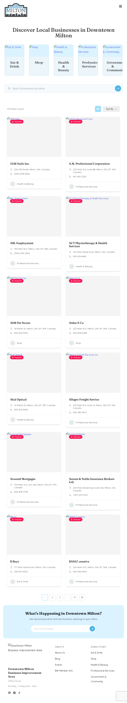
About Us (60, 652)
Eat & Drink (22, 581)
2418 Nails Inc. (20, 163)
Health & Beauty (25, 183)
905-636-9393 (80, 571)
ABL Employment (21, 243)
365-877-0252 (21, 571)
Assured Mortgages (22, 479)
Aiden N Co (76, 323)
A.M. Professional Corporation (89, 163)
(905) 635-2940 (22, 253)
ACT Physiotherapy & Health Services (88, 244)
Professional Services (86, 186)
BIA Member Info (64, 670)
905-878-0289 (80, 333)
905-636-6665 (79, 256)
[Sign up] (92, 628)
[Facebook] (9, 693)
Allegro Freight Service (84, 399)
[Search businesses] (118, 88)
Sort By (109, 109)
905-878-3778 (21, 491)
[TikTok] (19, 693)
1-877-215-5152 (80, 495)
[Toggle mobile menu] (120, 6)
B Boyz (14, 561)
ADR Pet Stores (20, 323)
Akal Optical (18, 399)
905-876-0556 (21, 409)
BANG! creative (79, 561)
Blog (57, 658)
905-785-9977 (80, 412)
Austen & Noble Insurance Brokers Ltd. (91, 480)
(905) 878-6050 (22, 173)
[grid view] (98, 109)
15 (75, 597)
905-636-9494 (21, 333)
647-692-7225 (79, 176)
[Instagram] (14, 693)
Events (58, 664)
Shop (19, 342)
